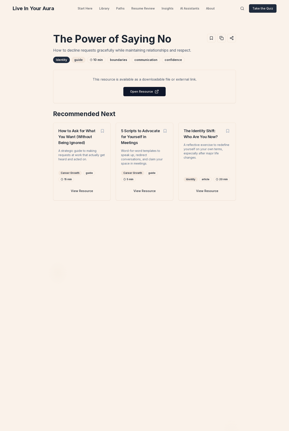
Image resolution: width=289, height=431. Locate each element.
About (210, 8)
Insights (167, 8)
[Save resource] (102, 131)
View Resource (82, 191)
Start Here (85, 8)
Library (104, 8)
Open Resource (141, 91)
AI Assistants (189, 8)
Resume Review (143, 8)
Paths (120, 8)
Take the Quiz (262, 8)
